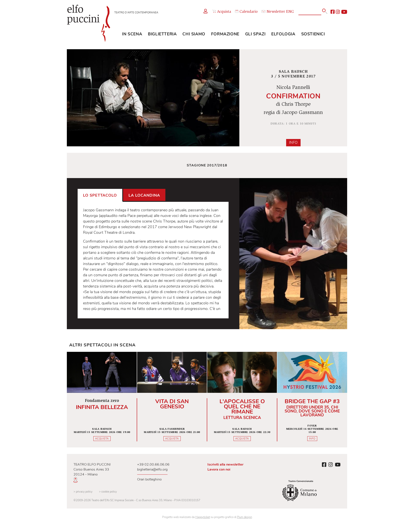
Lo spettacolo (100, 195)
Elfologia (283, 34)
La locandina (144, 195)
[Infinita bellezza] (102, 399)
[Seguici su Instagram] (338, 12)
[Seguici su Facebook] (332, 12)
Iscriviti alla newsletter (225, 464)
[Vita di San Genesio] (172, 399)
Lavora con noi (218, 469)
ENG (290, 12)
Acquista (224, 12)
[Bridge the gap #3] (312, 399)
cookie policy (108, 492)
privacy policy (83, 492)
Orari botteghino (149, 479)
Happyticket (202, 517)
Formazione (225, 34)
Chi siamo (193, 34)
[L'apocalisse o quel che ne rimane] (242, 399)
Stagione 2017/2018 (207, 165)
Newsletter (276, 12)
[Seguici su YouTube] (344, 12)
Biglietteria (162, 34)
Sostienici (313, 34)
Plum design (244, 517)
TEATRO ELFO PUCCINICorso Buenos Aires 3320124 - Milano (92, 469)
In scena (132, 34)
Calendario (249, 12)
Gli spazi (255, 34)
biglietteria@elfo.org (152, 469)
